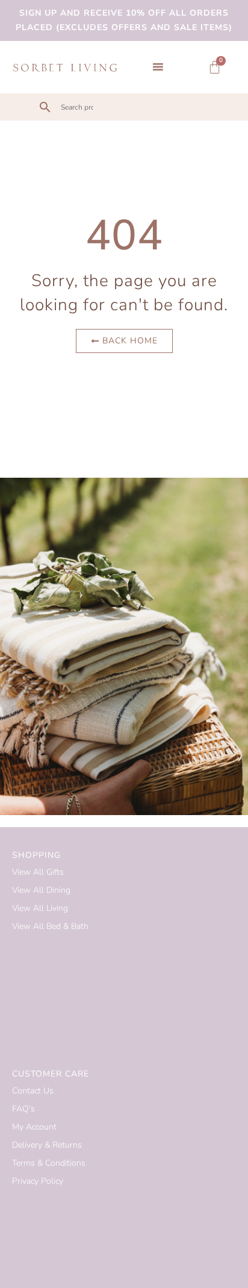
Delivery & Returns (47, 1145)
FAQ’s (23, 1108)
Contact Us (33, 1090)
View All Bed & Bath (50, 926)
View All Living (40, 908)
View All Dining (41, 890)
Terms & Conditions (48, 1163)
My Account (34, 1127)
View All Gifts (38, 872)
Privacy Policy (37, 1181)
